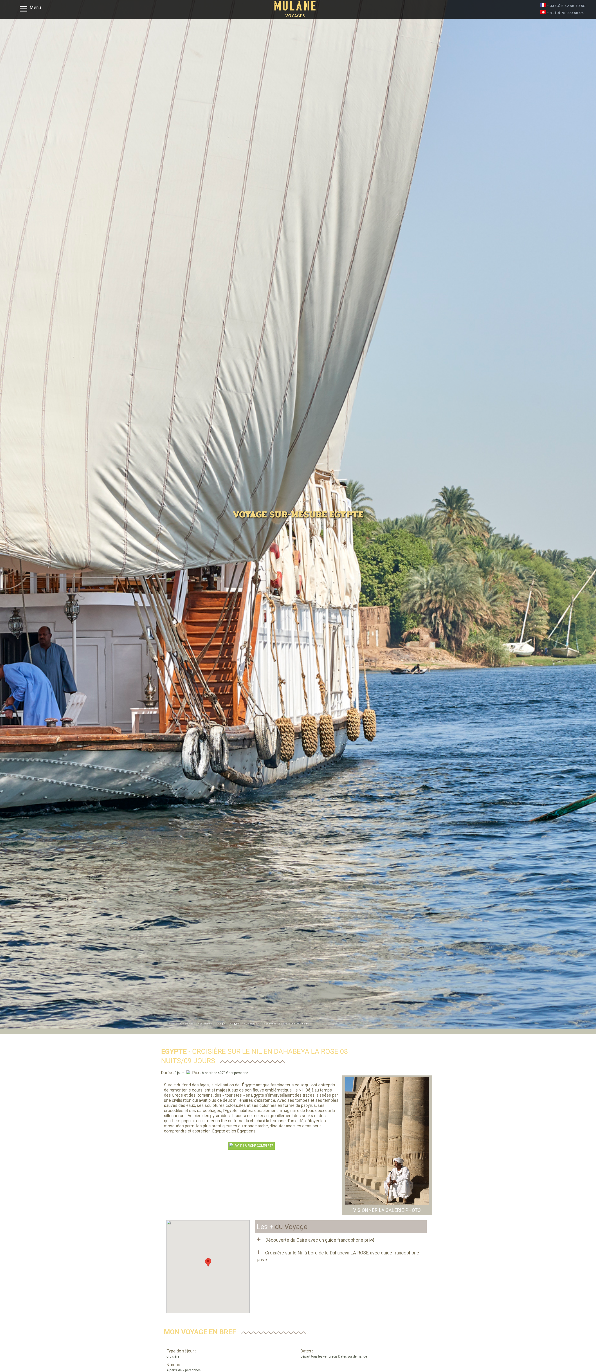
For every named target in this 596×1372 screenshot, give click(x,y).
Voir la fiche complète (253, 1146)
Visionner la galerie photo (387, 1210)
